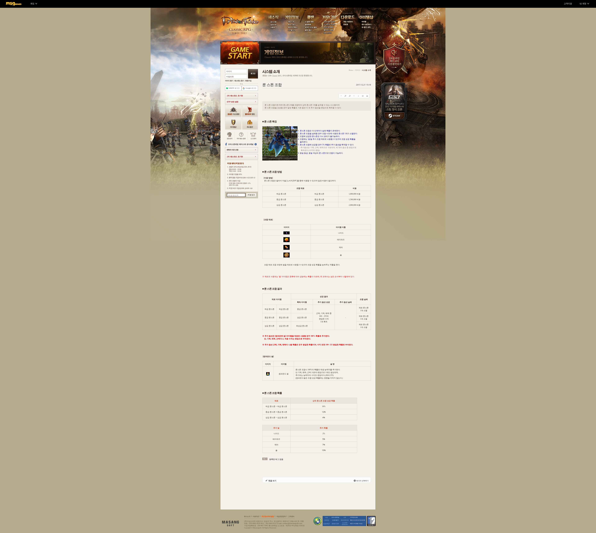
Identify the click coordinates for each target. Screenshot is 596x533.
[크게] (345, 96)
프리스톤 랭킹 (329, 27)
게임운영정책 (281, 516)
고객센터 (291, 516)
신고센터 (253, 136)
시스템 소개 (291, 30)
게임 (32, 3)
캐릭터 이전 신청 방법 (241, 150)
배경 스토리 (291, 24)
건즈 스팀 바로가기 (395, 101)
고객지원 (568, 3)
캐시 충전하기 (366, 24)
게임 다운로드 (347, 22)
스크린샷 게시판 (329, 24)
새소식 (273, 16)
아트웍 (347, 24)
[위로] (354, 96)
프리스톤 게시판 (329, 22)
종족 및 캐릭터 (291, 27)
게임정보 (291, 16)
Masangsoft (232, 524)
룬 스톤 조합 (272, 85)
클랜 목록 (310, 24)
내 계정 (583, 3)
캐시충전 (250, 124)
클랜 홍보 (310, 30)
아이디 (229, 71)
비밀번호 (230, 77)
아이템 (366, 22)
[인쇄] (367, 96)
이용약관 (256, 516)
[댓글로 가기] (363, 96)
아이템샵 (366, 16)
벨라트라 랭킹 (329, 30)
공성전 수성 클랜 (310, 27)
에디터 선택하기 (361, 480)
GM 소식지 (329, 33)
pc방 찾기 (251, 195)
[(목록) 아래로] (358, 96)
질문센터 (230, 136)
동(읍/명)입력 (233, 195)
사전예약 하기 (395, 57)
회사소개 (247, 516)
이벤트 (273, 27)
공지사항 (273, 22)
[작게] (350, 96)
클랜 (310, 16)
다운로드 (347, 16)
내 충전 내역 (366, 27)
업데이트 (273, 24)
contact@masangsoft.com (292, 523)
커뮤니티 (329, 16)
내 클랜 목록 (310, 22)
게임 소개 (291, 22)
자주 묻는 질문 (241, 136)
